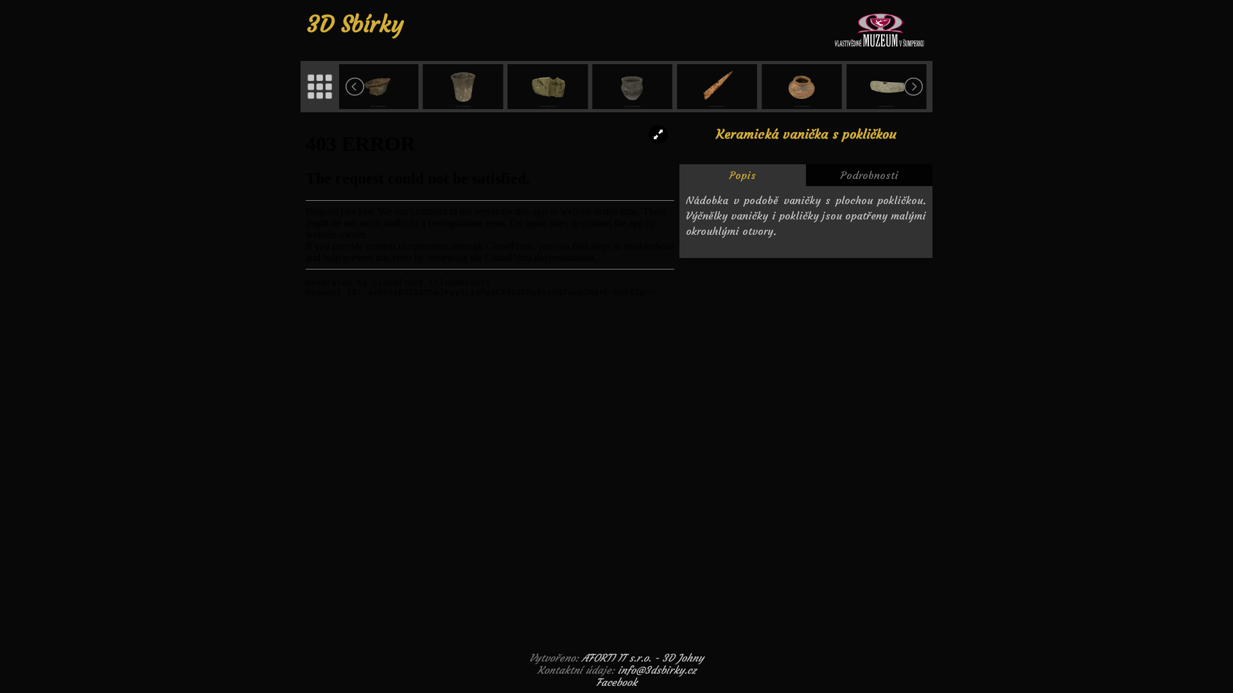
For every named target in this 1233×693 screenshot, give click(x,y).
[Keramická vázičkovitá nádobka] (803, 86)
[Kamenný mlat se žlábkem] (549, 86)
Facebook (616, 682)
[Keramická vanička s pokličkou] (379, 86)
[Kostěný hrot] (718, 86)
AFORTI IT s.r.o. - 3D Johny (643, 657)
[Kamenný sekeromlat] (887, 86)
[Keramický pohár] (464, 86)
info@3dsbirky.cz (657, 669)
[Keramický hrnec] (634, 86)
